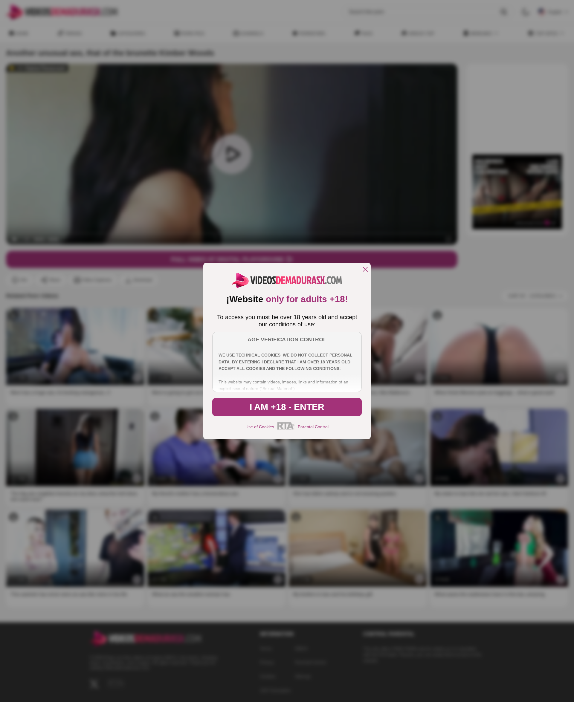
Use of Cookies (259, 426)
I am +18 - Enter (287, 407)
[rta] (286, 429)
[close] (365, 270)
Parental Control (313, 426)
